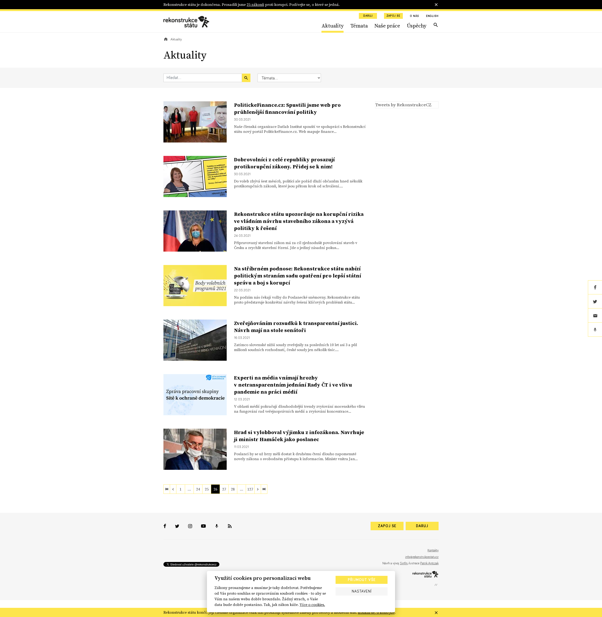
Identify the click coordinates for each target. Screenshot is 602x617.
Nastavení (362, 591)
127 (250, 489)
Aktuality (332, 25)
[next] (258, 489)
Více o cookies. (312, 604)
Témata (359, 25)
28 (233, 489)
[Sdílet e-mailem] (595, 315)
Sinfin (404, 563)
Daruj (368, 16)
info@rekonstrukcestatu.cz (422, 557)
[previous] (173, 489)
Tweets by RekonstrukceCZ (403, 105)
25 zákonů (255, 4)
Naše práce (387, 25)
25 (207, 489)
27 (224, 489)
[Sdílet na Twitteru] (595, 301)
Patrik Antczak (429, 563)
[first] (167, 489)
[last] (264, 489)
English (432, 16)
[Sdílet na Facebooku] (595, 287)
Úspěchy (416, 25)
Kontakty (433, 550)
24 (198, 489)
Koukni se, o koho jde (376, 612)
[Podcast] (595, 330)
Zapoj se (393, 16)
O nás (414, 16)
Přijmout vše (362, 580)
